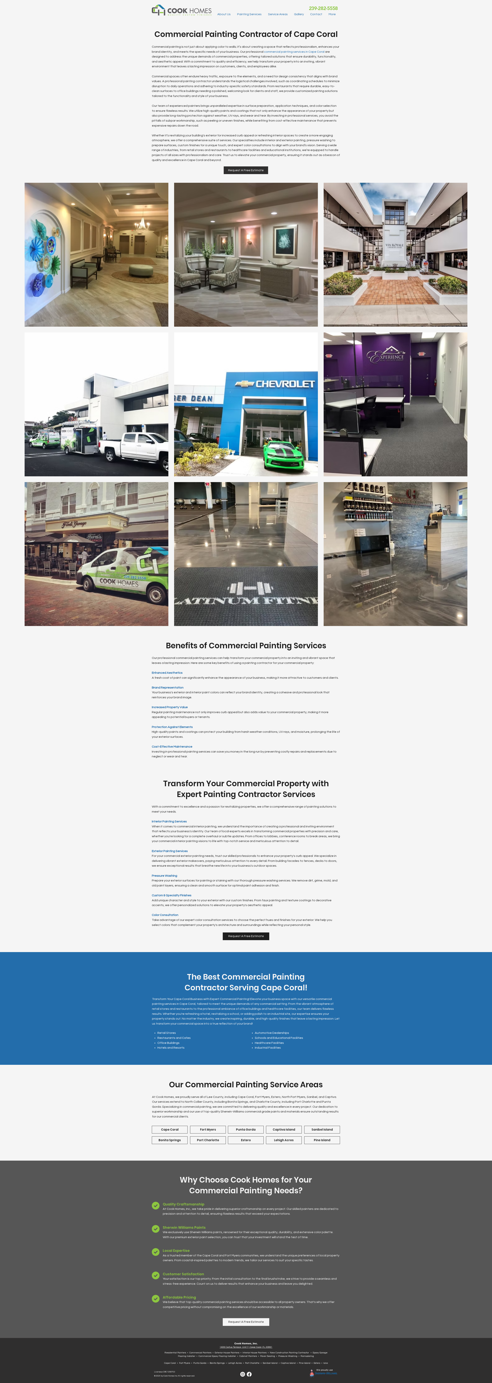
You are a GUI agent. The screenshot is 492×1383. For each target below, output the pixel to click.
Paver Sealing (267, 1356)
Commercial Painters (200, 1352)
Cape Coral (170, 1363)
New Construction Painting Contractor (289, 1352)
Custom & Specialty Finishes (171, 895)
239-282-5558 (323, 8)
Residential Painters (175, 1352)
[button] (250, 14)
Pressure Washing (164, 875)
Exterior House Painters (227, 1352)
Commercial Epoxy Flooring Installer (217, 1356)
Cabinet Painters (248, 1356)
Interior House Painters (255, 1352)
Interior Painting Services (169, 821)
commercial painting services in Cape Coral (294, 51)
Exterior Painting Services (170, 851)
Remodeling (307, 1356)
